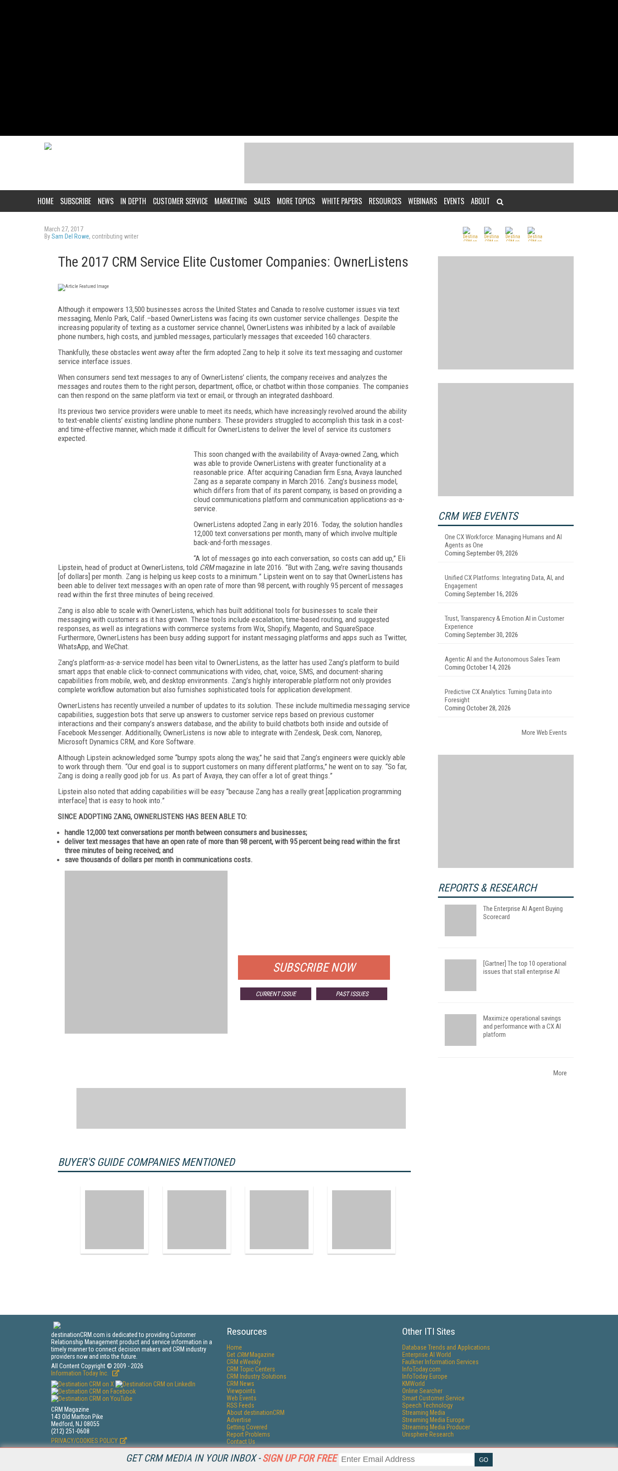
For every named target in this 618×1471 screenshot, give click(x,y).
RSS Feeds (240, 1405)
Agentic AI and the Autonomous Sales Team (502, 659)
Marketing (230, 201)
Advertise (239, 1419)
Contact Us (241, 1441)
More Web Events (544, 732)
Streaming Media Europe (433, 1419)
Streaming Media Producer (436, 1427)
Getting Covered (247, 1427)
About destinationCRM (256, 1412)
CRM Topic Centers (251, 1369)
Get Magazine (251, 1354)
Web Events (242, 1398)
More (560, 1073)
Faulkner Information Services (440, 1362)
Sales (262, 201)
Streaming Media (423, 1412)
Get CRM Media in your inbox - (231, 1458)
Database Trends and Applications (446, 1347)
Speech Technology (427, 1405)
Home (45, 201)
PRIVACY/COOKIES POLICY (84, 1440)
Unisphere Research (428, 1434)
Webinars (422, 201)
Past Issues (352, 993)
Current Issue (276, 993)
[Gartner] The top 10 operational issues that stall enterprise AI (524, 967)
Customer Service (180, 201)
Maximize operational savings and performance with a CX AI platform (522, 1026)
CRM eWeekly (244, 1362)
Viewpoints (241, 1390)
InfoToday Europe (424, 1376)
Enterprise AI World (426, 1354)
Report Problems (248, 1434)
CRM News (240, 1383)
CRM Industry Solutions (256, 1376)
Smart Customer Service (433, 1398)
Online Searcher (422, 1390)
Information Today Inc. (80, 1373)
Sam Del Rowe (70, 236)
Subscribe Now (314, 967)
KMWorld (413, 1383)
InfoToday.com (421, 1369)
